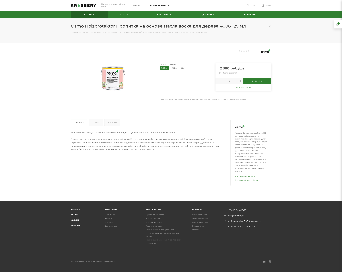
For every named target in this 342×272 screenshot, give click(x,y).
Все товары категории (245, 176)
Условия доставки (154, 222)
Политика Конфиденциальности (160, 230)
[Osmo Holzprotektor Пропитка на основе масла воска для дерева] (113, 78)
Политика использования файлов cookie (164, 240)
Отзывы (96, 122)
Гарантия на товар (154, 226)
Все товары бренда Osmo (246, 180)
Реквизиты (151, 243)
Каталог (76, 209)
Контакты (109, 222)
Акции (74, 215)
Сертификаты (111, 226)
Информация (153, 209)
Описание (79, 122)
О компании (110, 215)
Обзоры (195, 230)
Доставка (112, 122)
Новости (108, 218)
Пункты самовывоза (155, 215)
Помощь (197, 209)
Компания (111, 209)
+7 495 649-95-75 (159, 5)
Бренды (75, 225)
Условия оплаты (153, 218)
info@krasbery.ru (236, 215)
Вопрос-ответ (198, 226)
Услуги (75, 220)
